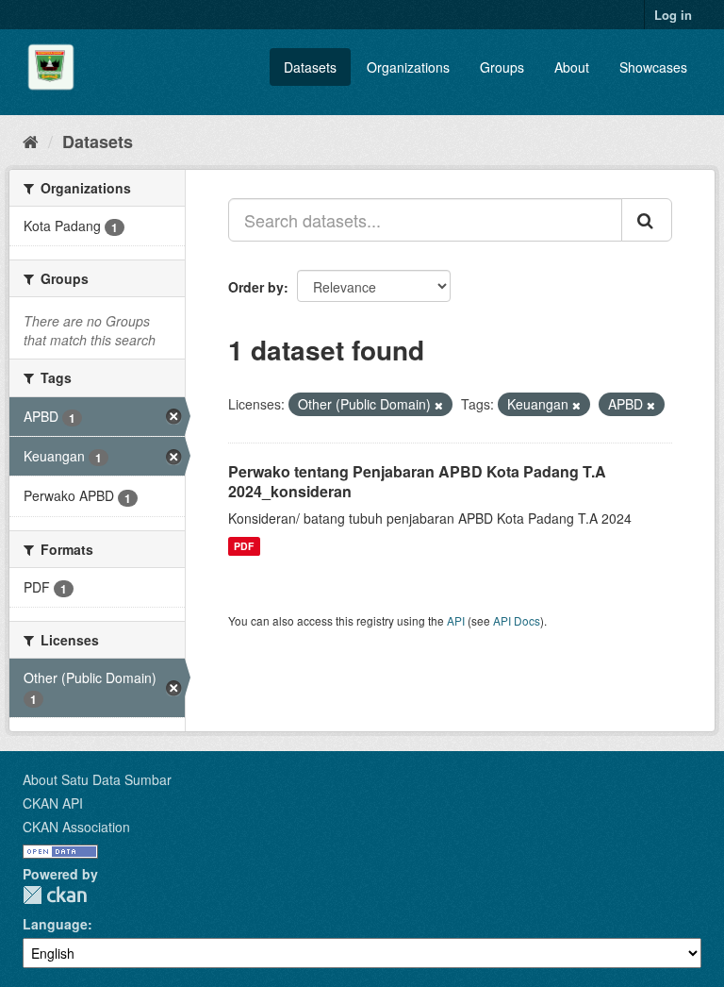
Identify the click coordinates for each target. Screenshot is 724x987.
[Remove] (439, 404)
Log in (673, 15)
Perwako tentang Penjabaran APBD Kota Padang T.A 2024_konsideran (417, 481)
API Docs (516, 620)
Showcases (653, 67)
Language (55, 923)
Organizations (408, 67)
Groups (502, 67)
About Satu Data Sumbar (97, 779)
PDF (244, 546)
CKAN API (53, 803)
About (571, 67)
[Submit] (646, 220)
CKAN (55, 895)
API (456, 620)
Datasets (310, 67)
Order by (256, 286)
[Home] (31, 140)
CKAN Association (76, 826)
